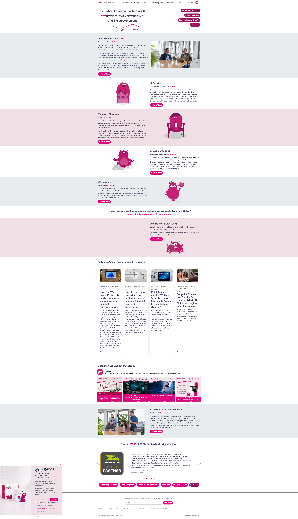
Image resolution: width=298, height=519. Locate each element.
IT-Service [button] (126, 3)
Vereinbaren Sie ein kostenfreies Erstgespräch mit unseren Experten (149, 214)
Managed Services (127, 60)
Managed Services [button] (140, 3)
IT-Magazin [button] (170, 3)
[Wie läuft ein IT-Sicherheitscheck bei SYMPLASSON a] (162, 389)
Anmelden (168, 503)
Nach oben (194, 485)
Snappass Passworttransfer (189, 20)
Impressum (188, 515)
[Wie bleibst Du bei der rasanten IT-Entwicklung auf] (109, 389)
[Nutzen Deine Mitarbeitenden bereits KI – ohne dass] (188, 389)
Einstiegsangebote (192, 15)
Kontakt (190, 3)
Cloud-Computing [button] (157, 3)
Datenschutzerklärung (41, 508)
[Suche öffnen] (196, 2)
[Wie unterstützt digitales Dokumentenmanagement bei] (136, 389)
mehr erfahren (104, 74)
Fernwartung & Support (190, 10)
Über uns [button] (181, 3)
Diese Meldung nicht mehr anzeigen (31, 517)
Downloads (195, 25)
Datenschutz (195, 515)
